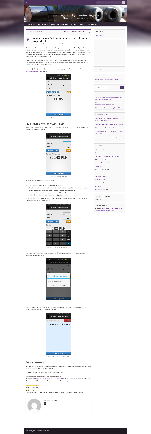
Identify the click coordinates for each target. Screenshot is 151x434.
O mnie (73, 24)
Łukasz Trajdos (32, 44)
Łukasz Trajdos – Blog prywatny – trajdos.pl (75, 15)
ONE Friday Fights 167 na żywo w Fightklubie (107, 128)
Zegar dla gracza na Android (36, 31)
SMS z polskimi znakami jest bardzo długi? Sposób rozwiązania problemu (76, 32)
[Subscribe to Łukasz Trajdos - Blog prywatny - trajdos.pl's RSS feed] (26, 2)
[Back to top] (147, 430)
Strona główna (30, 24)
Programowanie (40, 44)
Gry (96, 152)
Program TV (98, 35)
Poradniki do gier (63, 24)
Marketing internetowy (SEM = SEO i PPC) (106, 156)
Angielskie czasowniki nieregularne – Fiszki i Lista (108, 79)
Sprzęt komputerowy (101, 169)
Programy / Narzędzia (50, 44)
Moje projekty (42, 24)
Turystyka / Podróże (100, 176)
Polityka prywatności (93, 24)
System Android (59, 44)
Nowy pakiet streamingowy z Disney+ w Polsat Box (109, 124)
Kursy (53, 24)
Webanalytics (99, 182)
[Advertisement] (58, 420)
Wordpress (98, 186)
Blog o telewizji (102, 114)
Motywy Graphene (40, 432)
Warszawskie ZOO (100, 179)
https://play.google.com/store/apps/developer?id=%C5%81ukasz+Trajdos (52, 378)
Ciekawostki (98, 149)
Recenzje (97, 166)
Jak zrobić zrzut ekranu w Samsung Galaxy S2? (107, 108)
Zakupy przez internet (101, 189)
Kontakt (81, 24)
